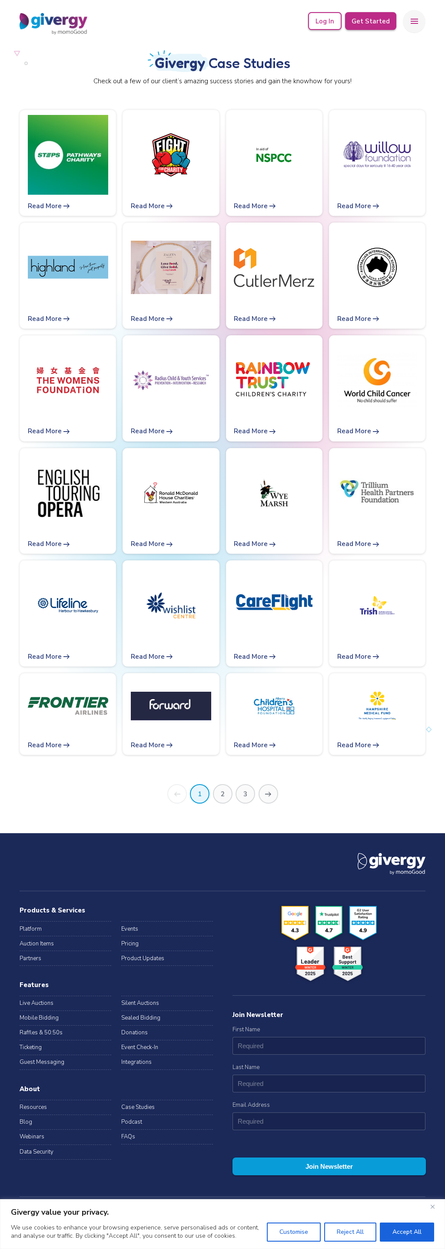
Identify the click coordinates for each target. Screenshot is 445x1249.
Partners (30, 958)
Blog (26, 1122)
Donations (134, 1032)
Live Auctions (36, 1003)
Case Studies (138, 1107)
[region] (222, 1224)
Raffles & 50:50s (41, 1032)
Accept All (407, 1232)
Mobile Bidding (39, 1018)
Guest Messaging (42, 1062)
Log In (324, 21)
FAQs (128, 1137)
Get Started (371, 21)
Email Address (251, 1105)
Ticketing (31, 1047)
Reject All (350, 1232)
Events (129, 929)
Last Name (245, 1067)
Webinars (32, 1137)
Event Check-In (139, 1047)
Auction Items (37, 944)
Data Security (36, 1152)
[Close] (436, 1206)
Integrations (136, 1062)
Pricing (130, 944)
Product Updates (142, 958)
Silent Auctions (140, 1003)
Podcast (131, 1122)
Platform (31, 929)
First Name (246, 1029)
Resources (33, 1107)
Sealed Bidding (140, 1018)
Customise (293, 1232)
